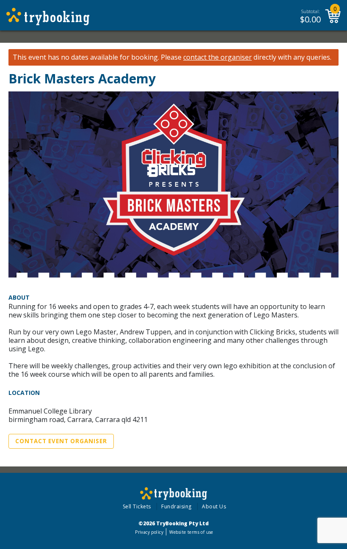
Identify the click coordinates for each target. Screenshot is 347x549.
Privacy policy (149, 532)
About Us (214, 506)
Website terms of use (191, 532)
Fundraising (176, 506)
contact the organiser (217, 57)
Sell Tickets (137, 506)
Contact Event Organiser (61, 441)
